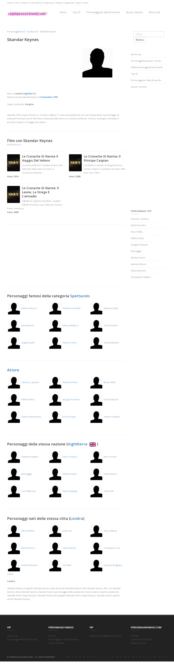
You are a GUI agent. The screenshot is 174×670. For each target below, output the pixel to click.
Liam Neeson (110, 473)
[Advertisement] (35, 67)
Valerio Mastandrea (31, 416)
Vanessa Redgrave (112, 565)
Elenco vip (136, 54)
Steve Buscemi (138, 270)
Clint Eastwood (110, 399)
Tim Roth (66, 565)
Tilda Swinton (69, 547)
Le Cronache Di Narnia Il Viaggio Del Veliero (40, 158)
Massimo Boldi (110, 308)
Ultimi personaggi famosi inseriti (146, 67)
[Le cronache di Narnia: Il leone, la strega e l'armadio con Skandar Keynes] (13, 194)
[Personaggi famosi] (27, 10)
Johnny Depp (69, 416)
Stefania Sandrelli (71, 308)
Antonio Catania (111, 416)
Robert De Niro (70, 382)
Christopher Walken (141, 277)
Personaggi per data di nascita (103, 12)
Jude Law (67, 530)
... (44, 172)
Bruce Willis (109, 382)
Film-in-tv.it (15, 144)
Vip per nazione (134, 12)
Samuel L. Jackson (30, 382)
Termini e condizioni (141, 639)
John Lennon (110, 456)
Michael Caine (69, 473)
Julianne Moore (29, 308)
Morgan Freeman (71, 399)
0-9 (67, 657)
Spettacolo (69, 2)
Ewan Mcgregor (70, 491)
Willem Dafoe (28, 399)
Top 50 (76, 12)
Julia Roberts (27, 325)
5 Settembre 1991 (48, 97)
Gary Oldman (110, 530)
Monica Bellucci (70, 325)
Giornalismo (35, 2)
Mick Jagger (26, 473)
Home (10, 2)
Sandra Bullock (111, 342)
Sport (78, 2)
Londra (76, 518)
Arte (17, 2)
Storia (85, 2)
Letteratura (49, 2)
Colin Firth (108, 491)
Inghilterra (78, 443)
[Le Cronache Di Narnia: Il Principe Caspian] (75, 162)
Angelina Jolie (28, 342)
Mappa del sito (138, 642)
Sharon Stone (69, 342)
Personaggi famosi (16, 31)
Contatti (135, 635)
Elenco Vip (154, 12)
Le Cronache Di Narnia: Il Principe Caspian (102, 158)
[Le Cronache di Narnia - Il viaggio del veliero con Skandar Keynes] (13, 162)
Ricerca (140, 39)
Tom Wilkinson (28, 491)
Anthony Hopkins (29, 456)
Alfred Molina (28, 530)
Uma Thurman (110, 325)
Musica (59, 2)
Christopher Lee (111, 547)
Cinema (24, 2)
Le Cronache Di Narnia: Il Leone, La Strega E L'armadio (40, 192)
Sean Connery (69, 456)
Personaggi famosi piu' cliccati (146, 60)
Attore (13, 369)
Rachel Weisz (28, 547)
